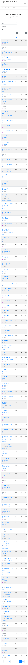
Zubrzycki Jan (7, 530)
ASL (3, 91)
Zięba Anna (6, 300)
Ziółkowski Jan (7, 424)
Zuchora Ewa (6, 559)
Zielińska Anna (7, 125)
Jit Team (8, 347)
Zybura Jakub (6, 593)
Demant (8, 431)
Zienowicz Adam (7, 283)
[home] (3, 7)
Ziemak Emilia (6, 212)
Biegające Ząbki (10, 506)
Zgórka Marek (7, 52)
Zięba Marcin (6, 325)
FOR (8, 178)
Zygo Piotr (5, 643)
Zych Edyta (6, 606)
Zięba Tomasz (6, 341)
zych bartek (6, 599)
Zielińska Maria (7, 130)
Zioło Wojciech (7, 397)
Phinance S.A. (9, 150)
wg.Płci (21, 37)
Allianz (7, 620)
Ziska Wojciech (7, 429)
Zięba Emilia (6, 305)
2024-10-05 (15, 17)
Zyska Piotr (6, 655)
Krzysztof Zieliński (6, 116)
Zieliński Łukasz (7, 169)
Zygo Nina (5, 638)
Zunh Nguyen (6, 564)
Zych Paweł (6, 617)
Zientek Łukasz (7, 288)
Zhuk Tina (5, 76)
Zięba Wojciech (7, 346)
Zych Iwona (6, 611)
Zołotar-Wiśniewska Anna (6, 466)
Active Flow (9, 171)
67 (17, 661)
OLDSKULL (9, 538)
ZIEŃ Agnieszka (7, 295)
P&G (6, 448)
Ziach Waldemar (7, 81)
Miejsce (16, 37)
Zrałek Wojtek (7, 497)
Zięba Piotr (6, 331)
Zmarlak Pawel (7, 445)
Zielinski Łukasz (7, 120)
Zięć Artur (5, 353)
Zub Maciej (6, 504)
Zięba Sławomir (7, 336)
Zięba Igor (5, 310)
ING (7, 43)
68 (20, 661)
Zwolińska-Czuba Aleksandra (6, 579)
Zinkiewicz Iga (7, 392)
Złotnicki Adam (7, 436)
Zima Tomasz (6, 364)
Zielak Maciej (6, 95)
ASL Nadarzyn (9, 89)
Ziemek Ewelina (7, 224)
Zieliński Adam (7, 149)
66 (14, 661)
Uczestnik (5, 37)
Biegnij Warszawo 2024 (10, 7)
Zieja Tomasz (6, 88)
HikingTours (9, 115)
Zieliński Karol (7, 164)
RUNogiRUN (9, 560)
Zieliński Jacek (7, 159)
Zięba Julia (5, 315)
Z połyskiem (9, 252)
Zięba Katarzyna (7, 320)
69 (23, 661)
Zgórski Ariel (6, 64)
